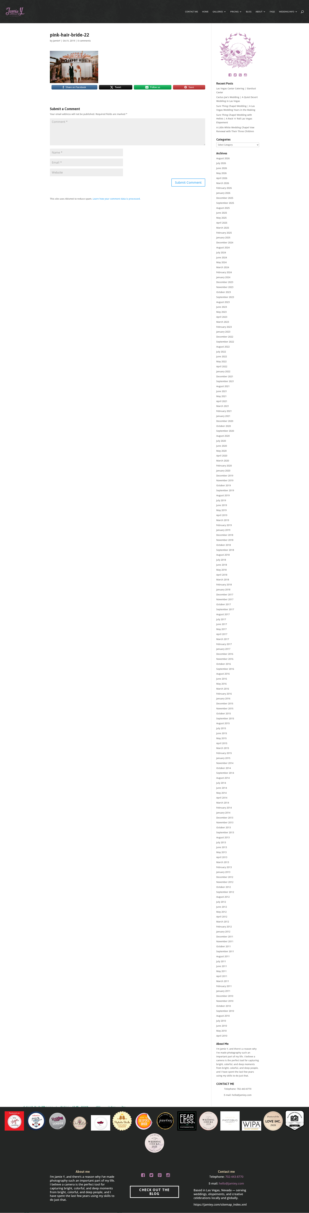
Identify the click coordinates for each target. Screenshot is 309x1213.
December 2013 (224, 817)
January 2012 (223, 931)
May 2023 (221, 311)
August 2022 (223, 346)
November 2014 (224, 763)
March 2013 (222, 862)
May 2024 (221, 262)
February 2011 (224, 986)
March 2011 (222, 981)
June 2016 (221, 678)
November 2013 (224, 822)
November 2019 (224, 480)
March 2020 (222, 460)
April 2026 (221, 178)
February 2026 (224, 187)
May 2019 (221, 510)
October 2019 (223, 485)
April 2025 (221, 222)
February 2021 (224, 411)
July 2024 (221, 252)
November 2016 (224, 658)
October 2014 (223, 768)
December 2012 (224, 877)
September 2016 (225, 668)
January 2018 (223, 589)
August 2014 (223, 777)
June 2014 (221, 787)
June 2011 (221, 966)
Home (205, 11)
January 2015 (223, 758)
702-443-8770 (244, 1088)
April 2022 (221, 366)
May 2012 (221, 911)
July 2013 (221, 842)
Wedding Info (286, 11)
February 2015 (224, 753)
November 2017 (224, 599)
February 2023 (224, 326)
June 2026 (221, 168)
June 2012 (221, 906)
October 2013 (223, 827)
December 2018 (224, 534)
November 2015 (224, 708)
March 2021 (222, 406)
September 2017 (225, 609)
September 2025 (225, 202)
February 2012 (224, 926)
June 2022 (221, 356)
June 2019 (221, 505)
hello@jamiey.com (242, 1094)
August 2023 (223, 302)
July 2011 (221, 961)
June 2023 (221, 306)
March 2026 (222, 183)
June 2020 (221, 445)
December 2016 (224, 653)
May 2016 (221, 683)
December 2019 (224, 475)
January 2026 (223, 192)
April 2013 (221, 857)
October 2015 (223, 713)
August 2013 (223, 837)
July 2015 (221, 728)
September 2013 (225, 832)
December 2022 (224, 336)
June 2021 (221, 391)
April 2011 (221, 976)
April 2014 (221, 797)
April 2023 (221, 316)
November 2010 (224, 1000)
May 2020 (221, 450)
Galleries (218, 11)
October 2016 (223, 663)
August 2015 (223, 723)
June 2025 (221, 212)
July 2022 (221, 351)
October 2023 (223, 292)
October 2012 (223, 887)
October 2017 (223, 604)
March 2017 (222, 639)
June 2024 (221, 257)
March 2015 (222, 748)
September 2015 (225, 718)
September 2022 (225, 341)
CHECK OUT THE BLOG (154, 1192)
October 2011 (223, 946)
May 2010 (221, 1030)
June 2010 (221, 1025)
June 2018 (221, 564)
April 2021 (221, 401)
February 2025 (224, 232)
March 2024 (222, 267)
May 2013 (221, 852)
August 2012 (223, 896)
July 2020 (221, 440)
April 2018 (221, 574)
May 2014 (221, 792)
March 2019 (222, 520)
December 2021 (224, 376)
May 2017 (221, 629)
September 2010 (225, 1010)
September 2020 (225, 430)
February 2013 (224, 867)
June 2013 (221, 847)
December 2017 (224, 594)
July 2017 (221, 619)
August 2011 (223, 956)
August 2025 (223, 207)
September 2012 (225, 891)
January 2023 (223, 331)
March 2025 (222, 227)
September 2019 (225, 490)
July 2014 (221, 782)
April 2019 (221, 515)
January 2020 (223, 470)
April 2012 (221, 916)
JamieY (56, 40)
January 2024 (223, 277)
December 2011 (224, 936)
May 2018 (221, 569)
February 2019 (224, 525)
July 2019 (221, 500)
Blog (248, 11)
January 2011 (223, 990)
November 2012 (224, 882)
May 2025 (221, 217)
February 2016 (224, 693)
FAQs (272, 11)
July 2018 (221, 559)
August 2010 (223, 1015)
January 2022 (223, 371)
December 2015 (224, 703)
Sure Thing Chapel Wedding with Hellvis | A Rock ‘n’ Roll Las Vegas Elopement (234, 118)
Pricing (234, 11)
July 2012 (221, 901)
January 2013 (223, 872)
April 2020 (221, 455)
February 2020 (224, 465)
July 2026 (221, 163)
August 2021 (223, 386)
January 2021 (223, 416)
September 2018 (225, 549)
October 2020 (223, 426)
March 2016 (222, 688)
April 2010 (221, 1035)
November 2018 (224, 539)
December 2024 (224, 242)
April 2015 (221, 743)
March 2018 (222, 579)
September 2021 (225, 381)
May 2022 (221, 361)
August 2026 (223, 158)
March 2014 (222, 802)
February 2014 (224, 807)
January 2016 (223, 698)
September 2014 (225, 772)
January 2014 (223, 812)
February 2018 (224, 584)
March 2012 (222, 921)
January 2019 (223, 529)
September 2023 (225, 297)
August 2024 (223, 247)
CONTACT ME (191, 11)
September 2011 (225, 951)
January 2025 (223, 237)
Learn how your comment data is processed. (116, 198)
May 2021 (221, 396)
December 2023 (224, 282)
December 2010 (224, 995)
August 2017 (223, 614)
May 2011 (221, 971)
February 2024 (224, 272)
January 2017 (223, 648)
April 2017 (221, 634)
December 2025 (224, 197)
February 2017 (224, 644)
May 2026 (221, 173)
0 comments (84, 40)
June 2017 (221, 624)
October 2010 (223, 1005)
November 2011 (224, 941)
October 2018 (223, 544)
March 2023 (222, 321)
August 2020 (223, 435)
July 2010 (221, 1020)
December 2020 (224, 421)
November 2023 (224, 287)
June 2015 (221, 733)
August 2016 (223, 673)
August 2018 (223, 554)
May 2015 (221, 738)
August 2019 (223, 495)
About (259, 11)
